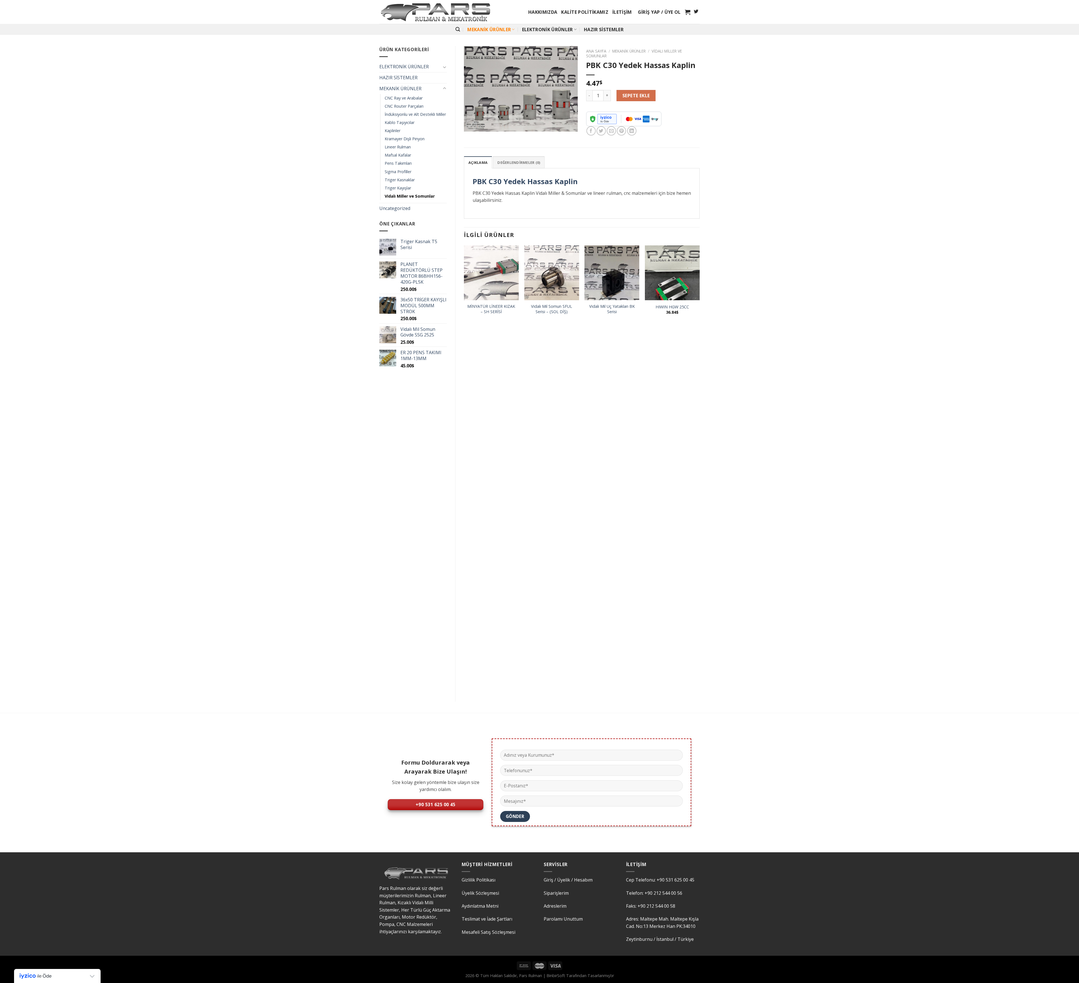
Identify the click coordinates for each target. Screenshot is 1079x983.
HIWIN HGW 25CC (672, 306)
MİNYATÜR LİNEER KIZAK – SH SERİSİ (491, 309)
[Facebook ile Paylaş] (591, 130)
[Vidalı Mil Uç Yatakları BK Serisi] (611, 272)
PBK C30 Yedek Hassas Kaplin (525, 181)
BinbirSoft (556, 975)
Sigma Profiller (398, 171)
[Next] (699, 469)
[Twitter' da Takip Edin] (696, 11)
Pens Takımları (398, 163)
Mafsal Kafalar (398, 155)
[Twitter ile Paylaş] (601, 130)
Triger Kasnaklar (400, 179)
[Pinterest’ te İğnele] (621, 130)
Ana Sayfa (596, 51)
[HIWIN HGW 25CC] (672, 272)
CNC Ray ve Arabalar (404, 98)
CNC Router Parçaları (404, 106)
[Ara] (457, 29)
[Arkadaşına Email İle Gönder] (611, 130)
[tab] (478, 162)
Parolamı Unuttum (563, 919)
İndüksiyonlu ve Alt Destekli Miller (415, 114)
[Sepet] (687, 12)
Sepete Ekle (636, 95)
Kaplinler (392, 130)
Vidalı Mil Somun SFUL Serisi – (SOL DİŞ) (551, 309)
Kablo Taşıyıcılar (399, 122)
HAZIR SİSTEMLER (604, 29)
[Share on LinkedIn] (631, 130)
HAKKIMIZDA (542, 12)
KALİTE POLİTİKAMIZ (584, 12)
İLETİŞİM (622, 12)
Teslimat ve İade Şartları (487, 919)
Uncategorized (394, 208)
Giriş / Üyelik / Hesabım (568, 880)
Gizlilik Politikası (478, 880)
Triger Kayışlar (398, 188)
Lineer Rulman (398, 147)
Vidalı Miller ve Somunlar (410, 196)
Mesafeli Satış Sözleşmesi (488, 932)
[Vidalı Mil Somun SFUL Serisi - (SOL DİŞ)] (551, 272)
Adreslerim (555, 906)
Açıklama (478, 162)
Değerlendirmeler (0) (518, 162)
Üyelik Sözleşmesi (480, 893)
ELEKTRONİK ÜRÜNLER (547, 29)
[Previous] (464, 469)
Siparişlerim (556, 893)
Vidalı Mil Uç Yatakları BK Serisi (612, 309)
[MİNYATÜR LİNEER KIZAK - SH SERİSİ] (491, 272)
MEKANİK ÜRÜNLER (489, 29)
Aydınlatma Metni (480, 906)
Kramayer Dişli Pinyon (405, 138)
